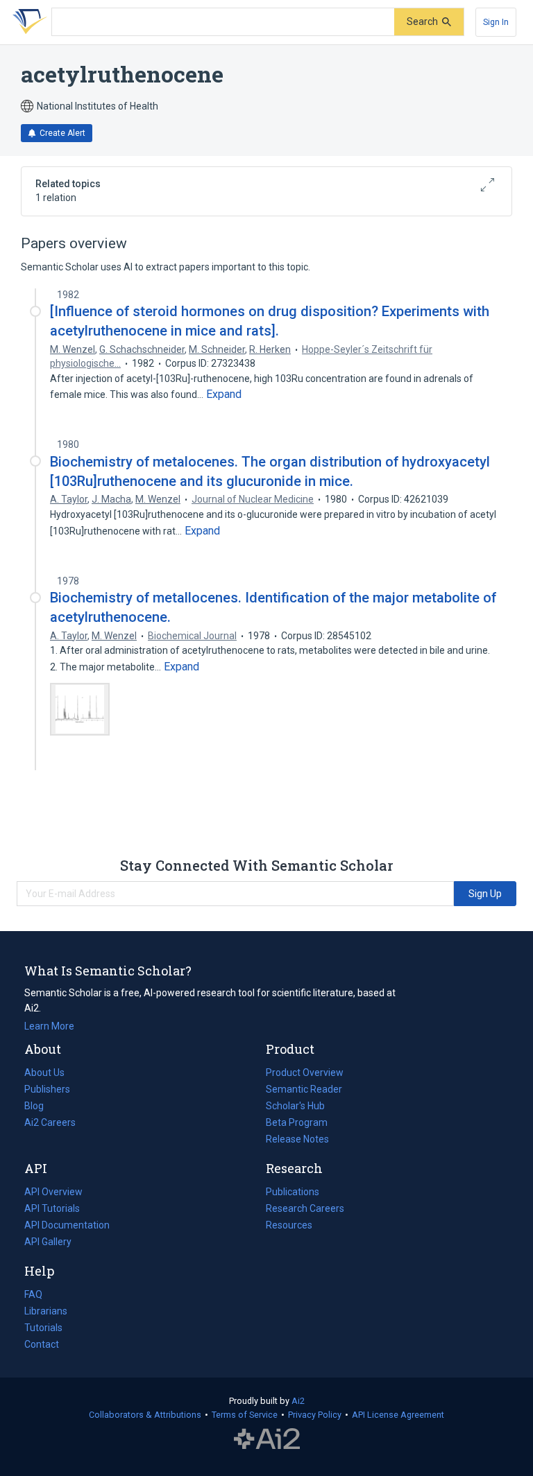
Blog (39, 1107)
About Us (44, 1072)
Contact (41, 1344)
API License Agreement (398, 1414)
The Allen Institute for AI (267, 1439)
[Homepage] (27, 22)
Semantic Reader (304, 1089)
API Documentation (67, 1226)
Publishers (47, 1089)
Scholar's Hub (295, 1105)
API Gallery (47, 1241)
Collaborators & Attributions (145, 1414)
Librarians (45, 1311)
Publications (292, 1193)
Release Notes (297, 1139)
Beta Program (297, 1122)
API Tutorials (52, 1208)
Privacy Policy (314, 1414)
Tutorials (43, 1327)
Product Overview (305, 1072)
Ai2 (298, 1401)
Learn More (49, 1026)
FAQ (33, 1294)
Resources (289, 1226)
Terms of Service (245, 1414)
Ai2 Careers (50, 1124)
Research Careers (305, 1210)
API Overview (53, 1191)
